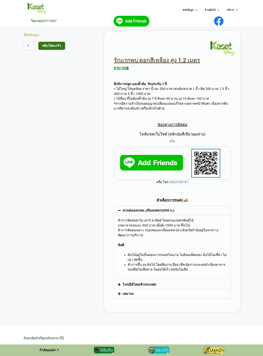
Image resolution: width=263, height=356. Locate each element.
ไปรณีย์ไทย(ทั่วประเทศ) (139, 284)
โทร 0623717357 (44, 21)
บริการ (230, 9)
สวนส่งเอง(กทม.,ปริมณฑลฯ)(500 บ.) (148, 210)
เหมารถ (128, 294)
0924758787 (178, 182)
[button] (172, 210)
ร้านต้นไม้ (210, 9)
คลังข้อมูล (188, 9)
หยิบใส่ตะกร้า (51, 46)
